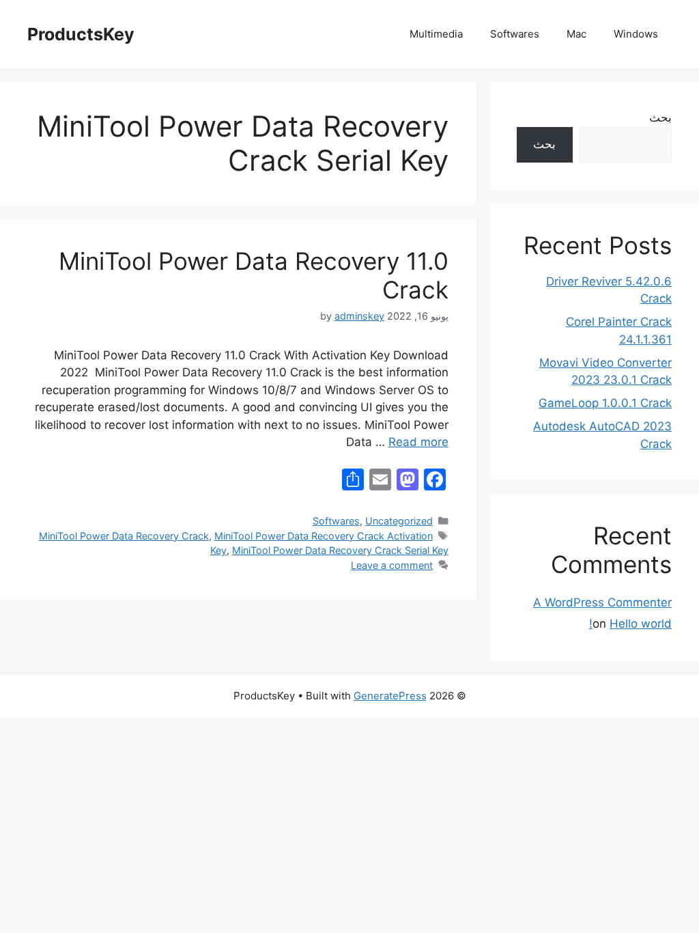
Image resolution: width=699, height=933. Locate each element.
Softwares (514, 33)
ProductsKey (80, 34)
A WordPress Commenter (602, 602)
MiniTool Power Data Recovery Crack (124, 536)
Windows (636, 33)
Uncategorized (399, 521)
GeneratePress (390, 695)
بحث (660, 117)
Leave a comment (392, 565)
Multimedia (436, 33)
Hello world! (630, 623)
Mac (576, 33)
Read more (418, 442)
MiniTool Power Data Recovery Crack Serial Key (340, 550)
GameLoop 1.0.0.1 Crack (605, 403)
